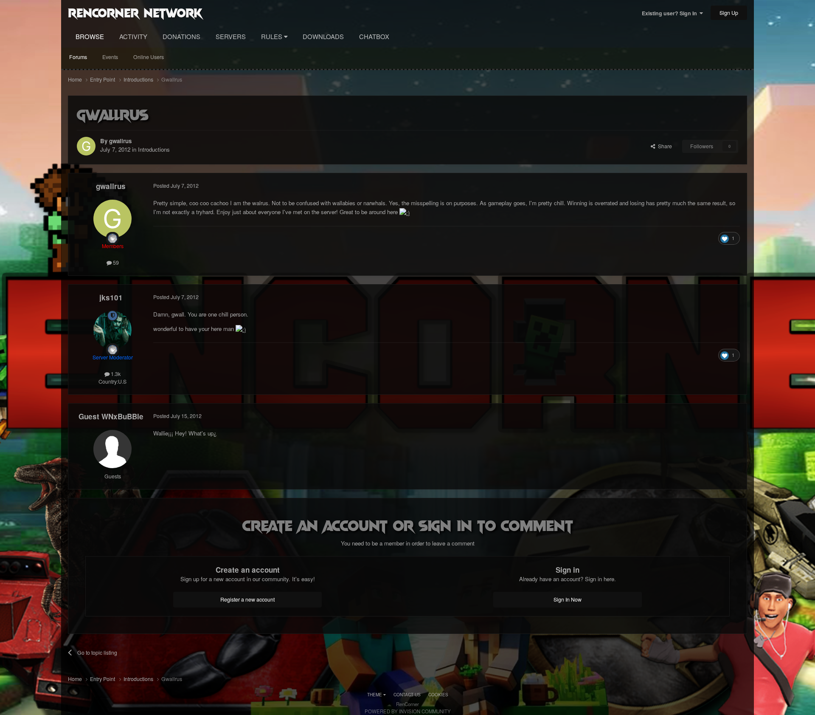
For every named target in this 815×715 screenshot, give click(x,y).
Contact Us (407, 695)
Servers (231, 36)
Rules (272, 36)
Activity (133, 36)
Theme (375, 695)
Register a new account (247, 599)
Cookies (438, 695)
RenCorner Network (135, 12)
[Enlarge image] (404, 212)
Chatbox (374, 36)
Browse (90, 36)
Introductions (154, 149)
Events (110, 57)
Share (663, 146)
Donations (181, 36)
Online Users (148, 57)
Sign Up (728, 13)
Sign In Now (568, 599)
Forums (78, 57)
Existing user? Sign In (671, 13)
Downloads (323, 36)
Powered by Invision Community (408, 711)
